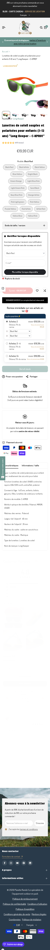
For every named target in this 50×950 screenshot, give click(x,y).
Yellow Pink (32, 216)
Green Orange (16, 182)
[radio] (25, 326)
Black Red (9, 168)
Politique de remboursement (25, 898)
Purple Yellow (10, 209)
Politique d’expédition (25, 909)
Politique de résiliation (31, 919)
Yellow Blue (17, 216)
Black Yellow (40, 168)
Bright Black (33, 175)
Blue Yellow (17, 175)
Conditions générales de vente (17, 914)
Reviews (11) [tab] (9, 656)
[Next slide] (47, 738)
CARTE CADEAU (16, 11)
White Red (40, 209)
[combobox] (44, 668)
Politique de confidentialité (14, 903)
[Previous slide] (3, 738)
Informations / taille (30, 465)
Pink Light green (17, 202)
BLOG (5, 11)
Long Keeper (18, 118)
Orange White (33, 196)
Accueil (5, 51)
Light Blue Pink (33, 182)
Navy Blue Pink (16, 196)
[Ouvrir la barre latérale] (3, 288)
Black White (24, 168)
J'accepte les (23, 829)
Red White (26, 209)
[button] (13, 143)
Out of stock (25, 369)
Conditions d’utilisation (37, 903)
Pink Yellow (34, 202)
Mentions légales (39, 914)
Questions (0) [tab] (25, 656)
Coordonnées (15, 919)
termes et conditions (29, 829)
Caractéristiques (11, 465)
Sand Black (34, 189)
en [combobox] (39, 561)
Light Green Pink (17, 189)
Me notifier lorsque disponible (25, 272)
